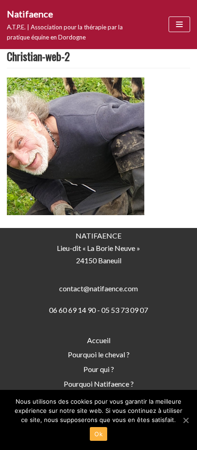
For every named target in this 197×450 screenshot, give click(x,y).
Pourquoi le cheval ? (99, 354)
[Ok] (185, 420)
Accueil (98, 340)
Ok (98, 434)
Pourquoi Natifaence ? (99, 383)
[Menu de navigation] (179, 24)
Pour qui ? (98, 369)
